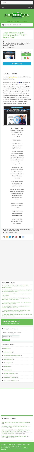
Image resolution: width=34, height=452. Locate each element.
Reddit (23, 237)
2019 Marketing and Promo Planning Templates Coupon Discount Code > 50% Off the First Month (15, 430)
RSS (29, 7)
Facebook (13, 237)
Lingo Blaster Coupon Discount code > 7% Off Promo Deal (14, 35)
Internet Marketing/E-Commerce (18, 229)
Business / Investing (10, 43)
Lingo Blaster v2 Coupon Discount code (16, 230)
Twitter (10, 237)
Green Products (21, 44)
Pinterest (17, 237)
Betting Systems (8, 359)
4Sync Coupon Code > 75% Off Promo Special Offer (14, 426)
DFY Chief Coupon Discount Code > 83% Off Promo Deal (16, 422)
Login (2, 7)
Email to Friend (4, 237)
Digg (20, 237)
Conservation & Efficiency (10, 380)
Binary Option (7, 362)
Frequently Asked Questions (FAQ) (12, 446)
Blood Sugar (7, 370)
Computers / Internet (23, 43)
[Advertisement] (17, 261)
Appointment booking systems (12, 355)
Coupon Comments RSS (7, 237)
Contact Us (3, 444)
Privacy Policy (26, 444)
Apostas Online (8, 352)
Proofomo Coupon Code (8, 433)
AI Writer (6, 348)
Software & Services (8, 45)
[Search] (3, 24)
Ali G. (8, 229)
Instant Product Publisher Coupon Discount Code (14, 436)
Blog (2, 446)
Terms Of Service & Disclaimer (14, 444)
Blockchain (7, 366)
